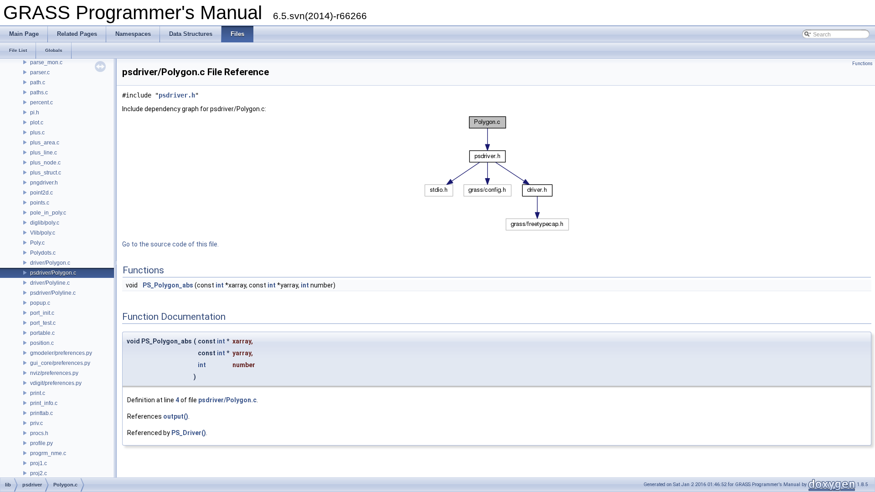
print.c (37, 393)
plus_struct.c (45, 172)
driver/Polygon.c (50, 263)
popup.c (40, 303)
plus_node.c (45, 162)
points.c (39, 203)
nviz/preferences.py (54, 373)
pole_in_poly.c (48, 213)
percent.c (41, 102)
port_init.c (42, 313)
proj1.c (38, 463)
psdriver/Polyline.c (53, 293)
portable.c (42, 333)
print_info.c (43, 403)
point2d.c (41, 193)
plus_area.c (44, 142)
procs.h (39, 433)
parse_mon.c (46, 62)
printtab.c (41, 413)
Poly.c (37, 243)
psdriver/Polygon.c (53, 273)
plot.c (36, 122)
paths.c (39, 92)
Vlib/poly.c (42, 233)
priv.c (36, 423)
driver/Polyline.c (50, 283)
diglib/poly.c (44, 223)
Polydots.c (43, 253)
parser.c (40, 72)
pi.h (34, 112)
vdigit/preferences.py (56, 383)
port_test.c (43, 323)
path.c (37, 82)
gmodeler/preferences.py (61, 353)
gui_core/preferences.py (60, 363)
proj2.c (38, 473)
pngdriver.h (44, 182)
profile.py (41, 443)
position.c (42, 343)
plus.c (37, 132)
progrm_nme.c (48, 453)
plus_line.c (43, 152)
